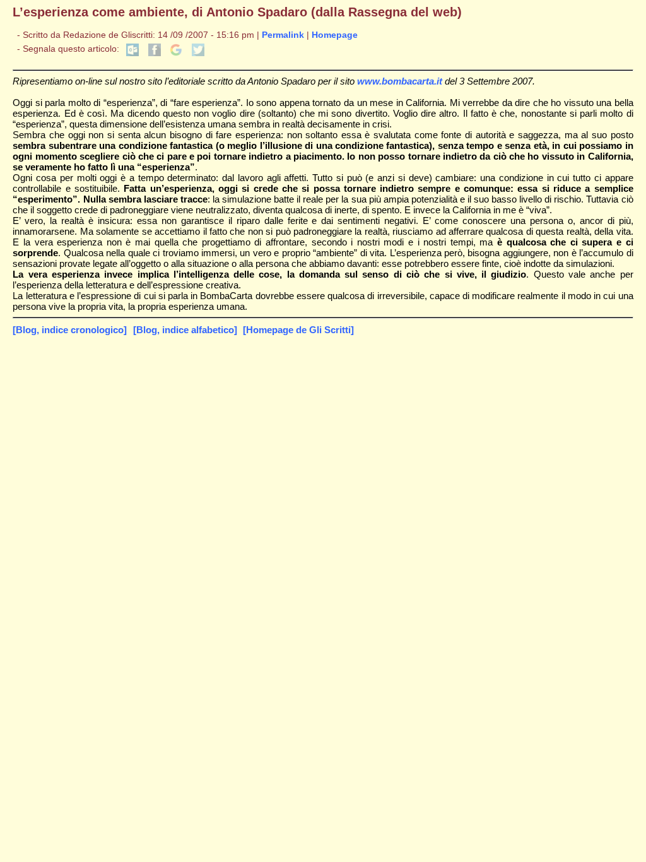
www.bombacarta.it (399, 81)
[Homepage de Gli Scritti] (298, 329)
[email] (132, 53)
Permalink (283, 35)
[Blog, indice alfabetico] (185, 329)
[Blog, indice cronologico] (70, 329)
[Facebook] (154, 53)
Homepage (335, 35)
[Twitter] (198, 53)
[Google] (176, 53)
